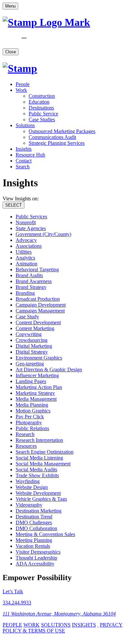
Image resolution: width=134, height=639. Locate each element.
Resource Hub (30, 155)
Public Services (31, 216)
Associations (29, 246)
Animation (26, 263)
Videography (29, 505)
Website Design (32, 487)
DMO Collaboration (36, 528)
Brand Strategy (31, 287)
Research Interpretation (39, 440)
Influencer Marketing (37, 375)
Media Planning (32, 405)
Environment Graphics (39, 358)
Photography (29, 422)
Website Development (38, 493)
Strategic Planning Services (57, 143)
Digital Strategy (32, 352)
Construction (42, 96)
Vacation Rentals (33, 546)
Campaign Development (41, 305)
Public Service (43, 113)
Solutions (25, 125)
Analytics (25, 258)
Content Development (38, 322)
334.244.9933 (17, 602)
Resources (26, 446)
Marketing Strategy (35, 393)
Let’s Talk (13, 591)
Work (21, 90)
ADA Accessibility (35, 563)
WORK (31, 625)
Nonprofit (26, 222)
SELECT (13, 205)
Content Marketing (35, 328)
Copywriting (29, 334)
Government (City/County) (43, 234)
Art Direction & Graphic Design (49, 369)
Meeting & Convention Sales (45, 534)
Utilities (24, 252)
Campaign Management (40, 310)
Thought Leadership (36, 558)
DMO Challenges (34, 522)
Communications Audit (52, 137)
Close (10, 51)
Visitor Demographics (38, 552)
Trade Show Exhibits (37, 475)
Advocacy (26, 240)
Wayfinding (28, 481)
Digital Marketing (34, 346)
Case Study (27, 316)
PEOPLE (12, 625)
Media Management (36, 399)
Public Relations (32, 428)
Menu (10, 6)
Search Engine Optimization (45, 452)
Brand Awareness (34, 281)
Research (25, 434)
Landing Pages (31, 381)
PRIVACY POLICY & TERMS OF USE (63, 627)
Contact (24, 160)
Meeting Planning (34, 540)
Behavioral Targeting (37, 269)
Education (39, 102)
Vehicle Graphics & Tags (41, 499)
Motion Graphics (33, 410)
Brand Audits (29, 275)
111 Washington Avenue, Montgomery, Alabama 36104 (59, 613)
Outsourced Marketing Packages (62, 131)
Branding (25, 293)
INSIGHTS (84, 625)
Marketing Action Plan (39, 387)
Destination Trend (34, 516)
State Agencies (31, 228)
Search (23, 166)
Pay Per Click (30, 416)
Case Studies (42, 119)
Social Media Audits (36, 469)
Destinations (41, 107)
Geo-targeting (30, 363)
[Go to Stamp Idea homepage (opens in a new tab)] (20, 68)
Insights (24, 149)
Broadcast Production (38, 299)
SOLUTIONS (56, 625)
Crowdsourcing (31, 340)
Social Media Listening (39, 458)
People (23, 84)
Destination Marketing (38, 510)
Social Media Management (43, 463)
